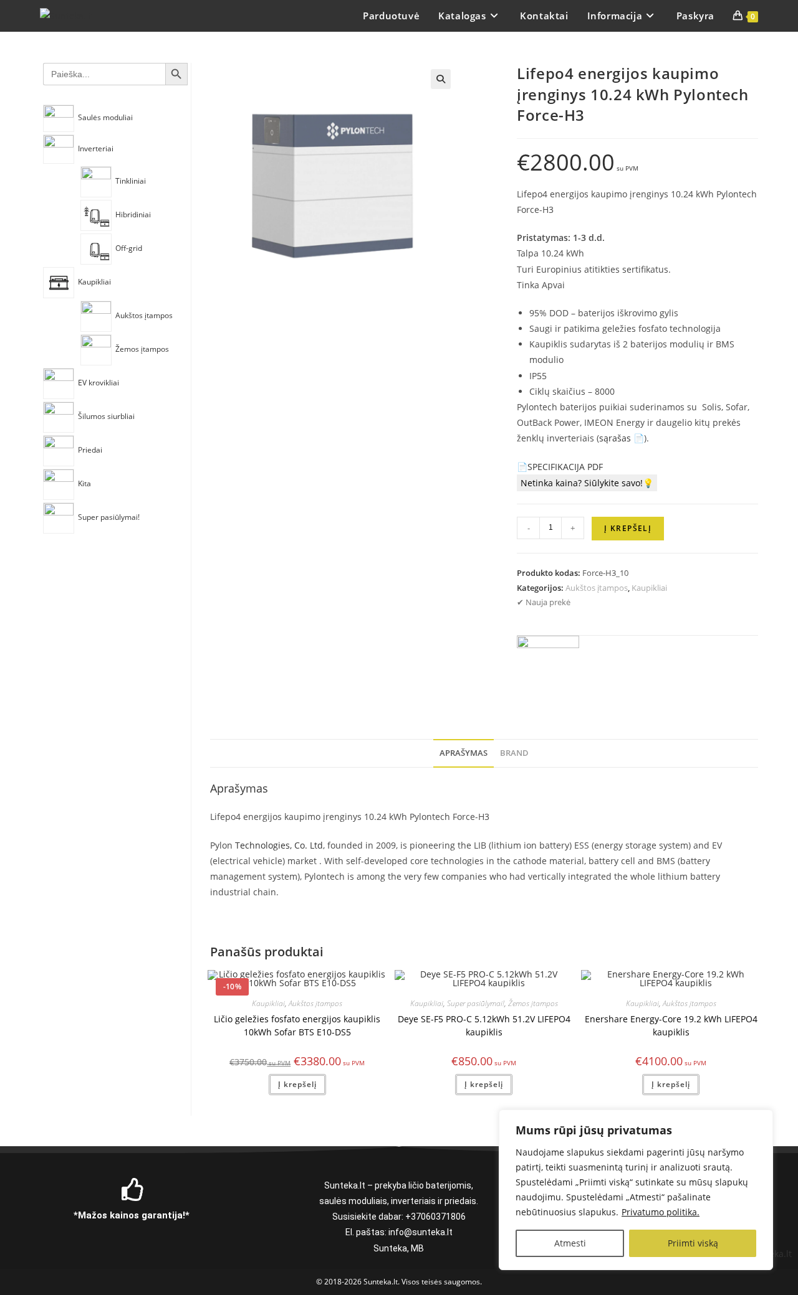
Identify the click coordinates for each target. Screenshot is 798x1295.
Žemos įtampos (533, 1003)
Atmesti (570, 1243)
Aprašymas (464, 753)
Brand (514, 753)
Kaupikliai (649, 587)
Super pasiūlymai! (475, 1003)
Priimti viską (693, 1243)
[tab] (463, 754)
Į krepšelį (627, 528)
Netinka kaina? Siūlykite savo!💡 (587, 483)
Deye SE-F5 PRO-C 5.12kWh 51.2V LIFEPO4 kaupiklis (484, 1025)
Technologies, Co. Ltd (279, 845)
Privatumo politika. (660, 1212)
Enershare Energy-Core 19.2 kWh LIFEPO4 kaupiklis (671, 1025)
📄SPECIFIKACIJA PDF (560, 467)
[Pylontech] (548, 667)
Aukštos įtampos (596, 587)
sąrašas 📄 (621, 438)
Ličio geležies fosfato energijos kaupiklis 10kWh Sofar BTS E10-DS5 (297, 1025)
